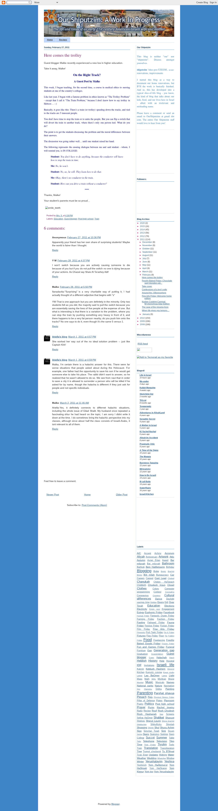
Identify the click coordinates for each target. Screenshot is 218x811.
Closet (170, 585)
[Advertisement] (154, 153)
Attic (172, 556)
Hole (161, 660)
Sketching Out (146, 394)
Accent (147, 553)
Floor (161, 636)
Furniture (141, 650)
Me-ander (144, 381)
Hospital (170, 661)
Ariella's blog (59, 336)
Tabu (139, 741)
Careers (141, 578)
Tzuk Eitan (142, 755)
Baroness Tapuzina (149, 463)
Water (171, 754)
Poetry (140, 704)
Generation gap (164, 650)
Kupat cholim (168, 672)
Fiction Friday (167, 626)
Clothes (142, 588)
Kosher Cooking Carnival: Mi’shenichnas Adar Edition (156, 302)
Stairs (146, 734)
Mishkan (162, 679)
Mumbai (140, 682)
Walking (163, 755)
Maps (139, 679)
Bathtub (141, 567)
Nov (138, 689)
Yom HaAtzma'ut (157, 765)
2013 (142, 233)
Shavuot (169, 717)
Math (146, 679)
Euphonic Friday (154, 612)
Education (58, 219)
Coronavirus (143, 595)
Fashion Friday (165, 619)
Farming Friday (145, 619)
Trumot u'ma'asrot (152, 751)
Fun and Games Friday (150, 647)
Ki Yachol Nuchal (148, 431)
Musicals (159, 682)
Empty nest (154, 609)
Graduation (142, 654)
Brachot (171, 571)
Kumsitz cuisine (154, 672)
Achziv (157, 553)
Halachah (162, 657)
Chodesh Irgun (156, 585)
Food (147, 640)
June (144, 262)
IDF (139, 665)
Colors (156, 589)
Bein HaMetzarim (155, 567)
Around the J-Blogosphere (154, 293)
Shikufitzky (156, 724)
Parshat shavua (164, 693)
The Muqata (145, 456)
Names (170, 682)
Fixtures (141, 635)
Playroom (169, 700)
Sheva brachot (168, 721)
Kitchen (140, 672)
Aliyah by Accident (149, 438)
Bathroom (168, 563)
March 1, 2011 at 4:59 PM (82, 359)
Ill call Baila (145, 481)
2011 (142, 239)
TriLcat (143, 400)
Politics (149, 703)
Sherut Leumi (153, 721)
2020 (142, 223)
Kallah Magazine (147, 388)
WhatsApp (161, 758)
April (144, 268)
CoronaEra (169, 592)
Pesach (141, 697)
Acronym (169, 553)
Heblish (141, 660)
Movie (171, 679)
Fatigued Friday (156, 622)
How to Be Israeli (148, 475)
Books (163, 571)
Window (170, 758)
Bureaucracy (162, 575)
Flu (166, 636)
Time (139, 744)
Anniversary (152, 557)
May (144, 265)
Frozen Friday (168, 644)
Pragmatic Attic (147, 444)
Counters (156, 596)
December (147, 242)
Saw (161, 714)
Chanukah (143, 581)
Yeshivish (141, 765)
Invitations (149, 665)
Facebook (169, 612)
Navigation (169, 686)
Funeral (170, 647)
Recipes (63, 40)
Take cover (147, 286)
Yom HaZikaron (158, 768)
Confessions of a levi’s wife (154, 289)
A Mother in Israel (148, 425)
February (146, 275)
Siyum (171, 731)
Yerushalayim (153, 761)
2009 (142, 321)
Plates (159, 700)
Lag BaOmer (152, 675)
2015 (142, 226)
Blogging (144, 571)
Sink (163, 731)
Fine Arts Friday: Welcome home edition (157, 297)
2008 (142, 324)
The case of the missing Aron (155, 307)
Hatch (171, 658)
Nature (158, 685)
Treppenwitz (145, 406)
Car (172, 574)
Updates (153, 754)
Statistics (154, 734)
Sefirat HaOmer (145, 718)
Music (149, 682)
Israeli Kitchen (147, 494)
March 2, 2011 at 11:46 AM (74, 403)
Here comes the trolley (152, 277)
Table (171, 738)
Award (165, 560)
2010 (142, 318)
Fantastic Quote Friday (162, 616)
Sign (139, 731)
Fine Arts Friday (163, 629)
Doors (160, 602)
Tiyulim (162, 744)
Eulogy (140, 612)
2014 (142, 229)
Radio (140, 711)
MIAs (154, 679)
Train (97, 219)
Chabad (171, 578)
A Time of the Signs (149, 450)
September (147, 252)
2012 (142, 236)
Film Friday (143, 629)
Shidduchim (141, 724)
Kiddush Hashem (155, 668)
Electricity (142, 609)
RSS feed (143, 343)
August (145, 255)
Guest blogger (70, 219)
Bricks (139, 575)
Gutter (151, 658)
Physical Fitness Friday (164, 697)
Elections (169, 605)
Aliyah (141, 556)
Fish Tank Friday (154, 632)
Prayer (141, 707)
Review (147, 711)
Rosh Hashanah (147, 714)
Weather (141, 758)
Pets (150, 697)
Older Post (121, 494)
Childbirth (141, 585)
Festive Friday (152, 626)
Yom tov (149, 771)
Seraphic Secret (147, 419)
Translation (151, 748)
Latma (164, 676)
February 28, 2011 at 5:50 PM (76, 287)
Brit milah (149, 574)
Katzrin (140, 669)
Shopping (142, 727)
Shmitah (170, 724)
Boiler (156, 571)
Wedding (152, 758)
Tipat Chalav (150, 745)
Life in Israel (145, 375)
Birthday (170, 567)
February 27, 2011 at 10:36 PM (84, 237)
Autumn (141, 560)
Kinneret (170, 669)
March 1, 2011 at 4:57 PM (82, 336)
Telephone (148, 741)
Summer (161, 737)
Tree (139, 751)
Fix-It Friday (169, 632)
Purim (151, 707)
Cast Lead (160, 578)
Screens (170, 714)
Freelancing (159, 640)
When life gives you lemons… (155, 310)
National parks (145, 685)
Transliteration (167, 748)
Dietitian (153, 602)
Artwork (163, 556)
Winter (140, 761)
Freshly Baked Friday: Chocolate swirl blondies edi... (157, 282)
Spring (139, 734)
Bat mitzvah (153, 564)
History (153, 660)
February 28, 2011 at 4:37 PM (74, 260)
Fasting (141, 622)
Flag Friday (152, 636)
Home (50, 40)
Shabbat (159, 717)
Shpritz (151, 728)
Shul (156, 727)
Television (162, 741)
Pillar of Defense (146, 700)
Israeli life (165, 665)
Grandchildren (157, 654)
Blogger (115, 804)
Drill (166, 602)
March (145, 271)
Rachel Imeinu (165, 707)
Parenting (145, 693)
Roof (154, 710)
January (146, 314)
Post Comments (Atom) (94, 505)
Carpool (149, 578)
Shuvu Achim (167, 727)
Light (171, 675)
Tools (171, 744)
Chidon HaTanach (164, 582)
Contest (157, 592)
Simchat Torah (151, 731)
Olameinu (148, 689)
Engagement (168, 609)
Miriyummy (145, 469)
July (144, 258)
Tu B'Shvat (168, 751)
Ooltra (159, 689)
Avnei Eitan (153, 560)
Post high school (86, 219)
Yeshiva (169, 761)
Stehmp (164, 734)
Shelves (141, 721)
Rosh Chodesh (166, 710)
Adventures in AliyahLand (152, 413)
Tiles (171, 741)
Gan (149, 650)
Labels (139, 676)
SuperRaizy (145, 488)
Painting (170, 689)
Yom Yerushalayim (164, 771)
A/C (139, 553)
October (146, 248)
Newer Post (52, 494)
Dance (158, 598)
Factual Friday (143, 616)
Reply (55, 250)
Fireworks (141, 632)
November (147, 245)
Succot (150, 737)
